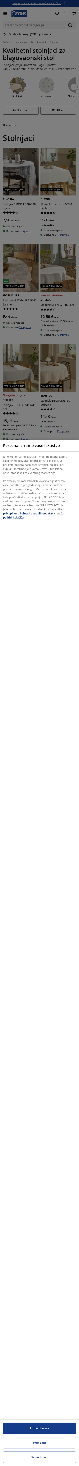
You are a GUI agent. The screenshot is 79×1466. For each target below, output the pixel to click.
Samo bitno (39, 1457)
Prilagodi (39, 1443)
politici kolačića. (13, 517)
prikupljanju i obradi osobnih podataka (29, 513)
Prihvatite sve (39, 1428)
